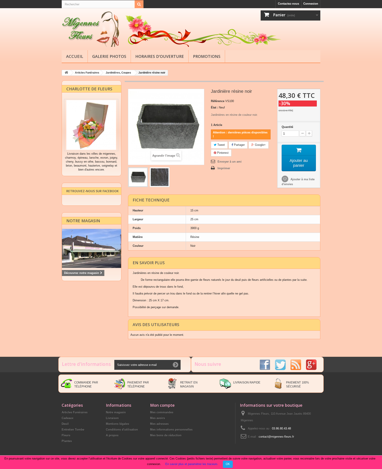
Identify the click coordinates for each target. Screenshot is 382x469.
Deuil (65, 423)
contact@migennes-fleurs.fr (276, 436)
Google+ (260, 144)
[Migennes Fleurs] (102, 29)
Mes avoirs (157, 418)
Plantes (67, 441)
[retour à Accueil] (66, 73)
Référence (217, 101)
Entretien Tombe (73, 429)
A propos (112, 435)
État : (214, 107)
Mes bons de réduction (165, 435)
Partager (239, 144)
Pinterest (222, 152)
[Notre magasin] (91, 248)
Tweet (220, 144)
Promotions (206, 56)
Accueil (74, 56)
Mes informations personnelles (171, 429)
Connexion (310, 3)
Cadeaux (67, 418)
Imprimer (224, 168)
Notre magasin (83, 220)
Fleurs (66, 435)
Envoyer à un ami (230, 161)
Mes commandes (161, 412)
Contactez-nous (288, 3)
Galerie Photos (109, 56)
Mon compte (162, 405)
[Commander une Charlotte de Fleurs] (91, 125)
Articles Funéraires (75, 412)
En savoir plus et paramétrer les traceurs (191, 464)
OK (228, 464)
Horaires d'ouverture (159, 56)
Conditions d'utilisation (122, 429)
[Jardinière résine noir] (138, 177)
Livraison (112, 418)
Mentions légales (117, 423)
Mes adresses (159, 423)
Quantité (287, 127)
